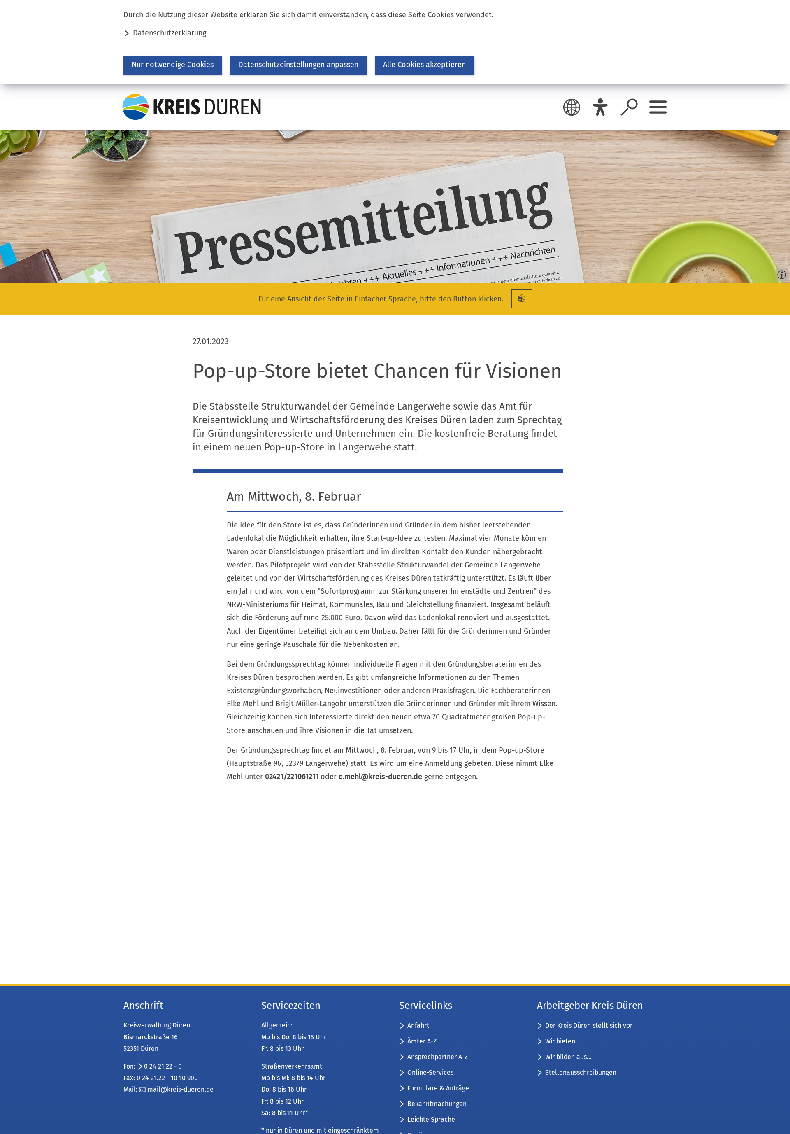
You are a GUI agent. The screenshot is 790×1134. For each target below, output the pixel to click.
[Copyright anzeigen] (780, 273)
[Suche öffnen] (629, 107)
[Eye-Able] (600, 107)
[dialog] (395, 42)
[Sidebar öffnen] (658, 107)
